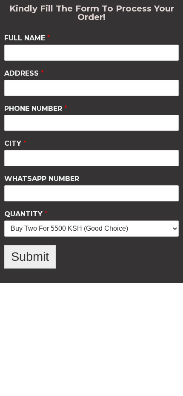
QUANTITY (26, 214)
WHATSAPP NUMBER (41, 179)
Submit (30, 256)
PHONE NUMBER (35, 109)
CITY (15, 143)
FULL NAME (27, 38)
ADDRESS (24, 73)
